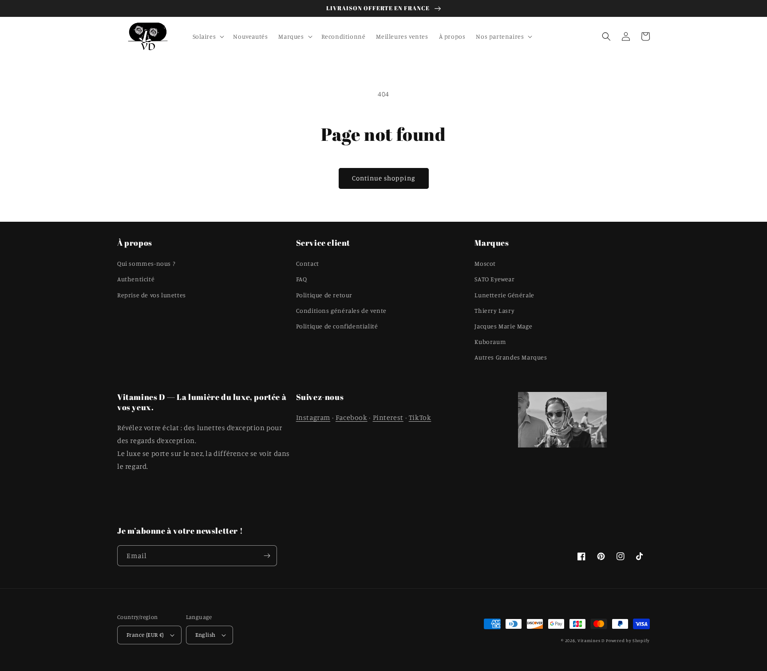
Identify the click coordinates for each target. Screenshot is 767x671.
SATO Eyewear (494, 279)
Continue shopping (383, 178)
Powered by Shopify (628, 640)
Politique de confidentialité (337, 326)
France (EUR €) (145, 634)
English (205, 634)
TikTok (420, 417)
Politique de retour (324, 295)
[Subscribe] (267, 555)
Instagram (313, 417)
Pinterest (388, 417)
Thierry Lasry (494, 310)
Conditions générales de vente (341, 310)
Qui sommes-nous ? (146, 263)
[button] (207, 36)
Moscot (485, 263)
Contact (307, 263)
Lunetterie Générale (504, 295)
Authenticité (135, 279)
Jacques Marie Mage (503, 326)
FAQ (301, 279)
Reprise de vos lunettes (151, 295)
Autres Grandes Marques (510, 357)
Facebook (352, 417)
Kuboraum (490, 341)
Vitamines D (591, 640)
